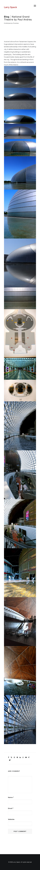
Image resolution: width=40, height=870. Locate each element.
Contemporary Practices (11, 23)
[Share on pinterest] (17, 757)
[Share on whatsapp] (23, 757)
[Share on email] (9, 760)
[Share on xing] (28, 757)
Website (11, 819)
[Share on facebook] (8, 757)
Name (11, 797)
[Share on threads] (14, 757)
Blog (6, 16)
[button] (35, 5)
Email (10, 808)
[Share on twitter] (11, 757)
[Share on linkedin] (20, 757)
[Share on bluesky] (26, 757)
